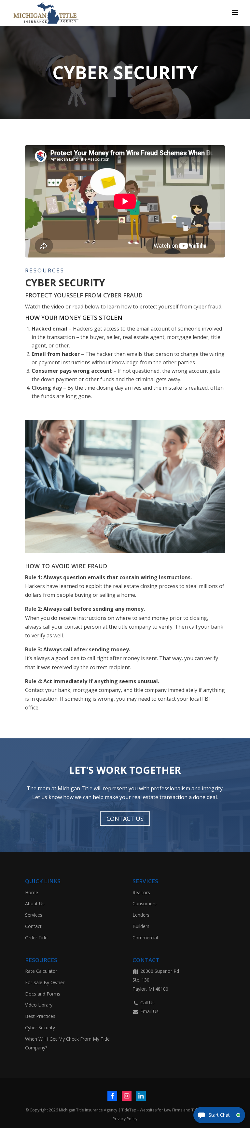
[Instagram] (127, 1096)
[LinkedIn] (141, 1096)
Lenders (140, 915)
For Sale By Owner (44, 982)
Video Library (38, 1005)
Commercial (145, 937)
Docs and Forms (42, 994)
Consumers (144, 903)
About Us (35, 903)
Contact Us (125, 818)
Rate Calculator (41, 971)
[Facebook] (112, 1096)
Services (33, 915)
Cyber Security (40, 1027)
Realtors (141, 892)
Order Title (36, 937)
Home (31, 892)
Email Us (149, 1011)
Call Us (147, 1002)
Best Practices (40, 1016)
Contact (33, 926)
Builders (140, 926)
